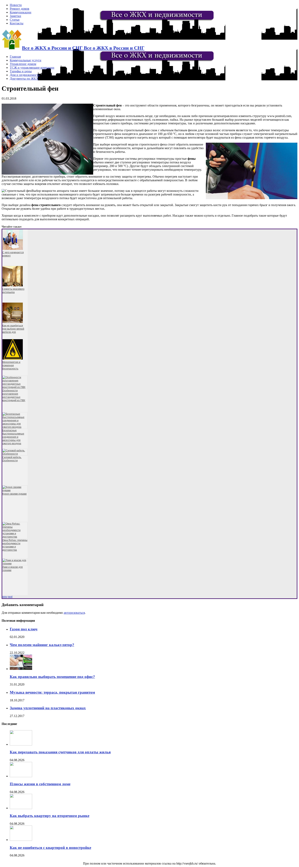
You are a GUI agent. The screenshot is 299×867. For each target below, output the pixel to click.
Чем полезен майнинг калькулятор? (42, 645)
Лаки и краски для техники (12, 569)
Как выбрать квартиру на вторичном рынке (49, 816)
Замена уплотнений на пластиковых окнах (48, 708)
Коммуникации (20, 12)
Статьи (15, 19)
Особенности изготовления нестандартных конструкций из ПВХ (13, 395)
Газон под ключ (23, 629)
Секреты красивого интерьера (13, 291)
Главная (15, 56)
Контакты (16, 23)
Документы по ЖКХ (24, 78)
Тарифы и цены (21, 71)
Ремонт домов (19, 8)
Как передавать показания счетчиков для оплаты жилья (60, 752)
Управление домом (23, 64)
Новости (16, 5)
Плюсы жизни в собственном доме (40, 784)
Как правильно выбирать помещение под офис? (52, 677)
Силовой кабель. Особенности (12, 459)
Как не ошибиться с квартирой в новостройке (50, 847)
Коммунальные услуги (25, 60)
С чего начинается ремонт (13, 254)
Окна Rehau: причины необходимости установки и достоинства (14, 545)
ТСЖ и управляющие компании (32, 67)
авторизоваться (74, 612)
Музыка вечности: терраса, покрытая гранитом (52, 692)
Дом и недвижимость (24, 75)
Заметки (15, 16)
